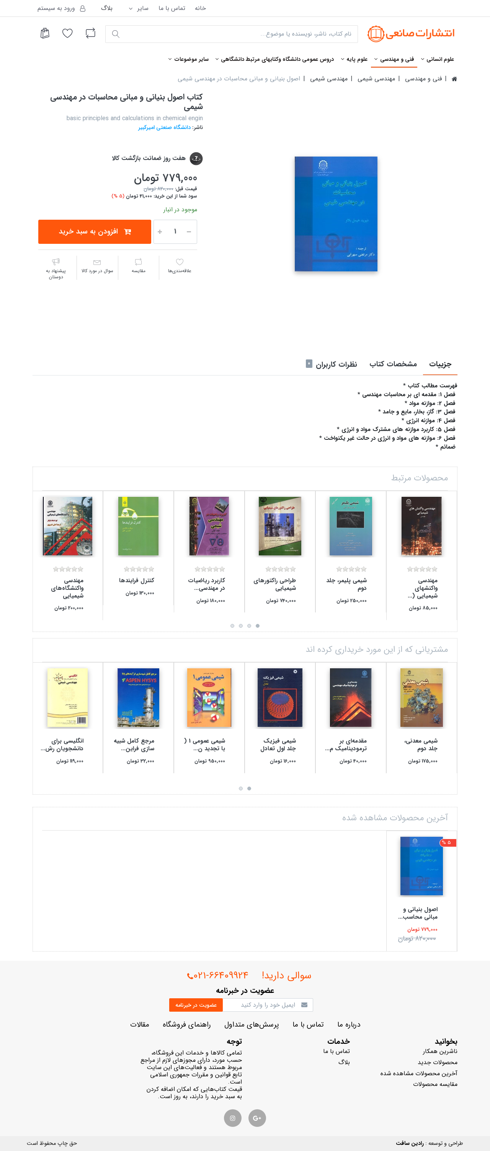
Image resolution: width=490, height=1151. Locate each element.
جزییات (440, 364)
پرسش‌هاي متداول (251, 1024)
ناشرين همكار (440, 1051)
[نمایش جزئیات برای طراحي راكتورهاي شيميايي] (280, 526)
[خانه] (454, 78)
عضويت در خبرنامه (196, 1005)
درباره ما (348, 1024)
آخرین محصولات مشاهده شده (419, 1073)
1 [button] (258, 626)
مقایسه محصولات (435, 1084)
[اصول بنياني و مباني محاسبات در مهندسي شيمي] (335, 214)
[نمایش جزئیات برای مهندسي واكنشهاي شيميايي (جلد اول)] (421, 526)
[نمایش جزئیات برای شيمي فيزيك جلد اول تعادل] (280, 697)
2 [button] (249, 626)
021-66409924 (220, 976)
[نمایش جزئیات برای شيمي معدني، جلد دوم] (421, 697)
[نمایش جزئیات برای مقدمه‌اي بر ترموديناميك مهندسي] (351, 697)
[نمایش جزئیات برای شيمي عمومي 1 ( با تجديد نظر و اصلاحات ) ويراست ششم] (209, 697)
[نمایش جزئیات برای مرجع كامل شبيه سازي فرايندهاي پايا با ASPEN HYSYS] (138, 697)
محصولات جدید (437, 1062)
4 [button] (232, 626)
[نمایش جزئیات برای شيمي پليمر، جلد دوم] (351, 526)
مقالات (139, 1024)
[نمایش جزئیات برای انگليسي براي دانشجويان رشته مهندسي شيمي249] (67, 697)
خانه (200, 8)
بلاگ (107, 8)
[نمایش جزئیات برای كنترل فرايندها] (138, 526)
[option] (335, 214)
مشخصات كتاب (393, 364)
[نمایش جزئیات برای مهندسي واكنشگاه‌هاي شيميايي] (67, 526)
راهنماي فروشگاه (187, 1024)
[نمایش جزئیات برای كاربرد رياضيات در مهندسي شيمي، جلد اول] (209, 526)
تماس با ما (171, 8)
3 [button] (241, 626)
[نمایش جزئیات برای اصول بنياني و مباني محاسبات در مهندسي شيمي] (421, 866)
